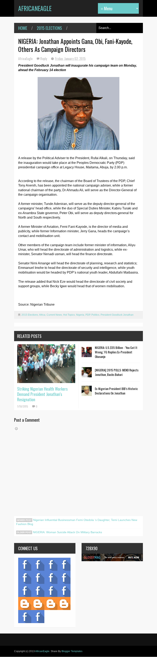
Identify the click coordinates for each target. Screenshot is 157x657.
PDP (87, 314)
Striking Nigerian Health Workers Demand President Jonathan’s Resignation (42, 394)
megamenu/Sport (50, 590)
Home (22, 28)
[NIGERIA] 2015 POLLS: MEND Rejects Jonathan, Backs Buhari (116, 372)
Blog (24, 564)
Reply (44, 58)
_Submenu (50, 564)
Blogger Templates (72, 651)
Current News (54, 314)
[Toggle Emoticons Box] (16, 429)
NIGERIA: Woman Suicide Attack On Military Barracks (67, 532)
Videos (37, 564)
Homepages (64, 590)
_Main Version (24, 603)
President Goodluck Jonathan (117, 314)
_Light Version (50, 603)
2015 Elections (49, 28)
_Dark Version (37, 603)
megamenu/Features (64, 577)
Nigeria (80, 314)
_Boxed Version (64, 603)
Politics (95, 314)
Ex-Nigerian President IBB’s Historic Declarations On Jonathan (116, 390)
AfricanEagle (35, 8)
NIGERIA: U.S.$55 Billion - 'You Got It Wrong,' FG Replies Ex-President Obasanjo (116, 352)
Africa (42, 314)
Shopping (37, 590)
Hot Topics (69, 314)
